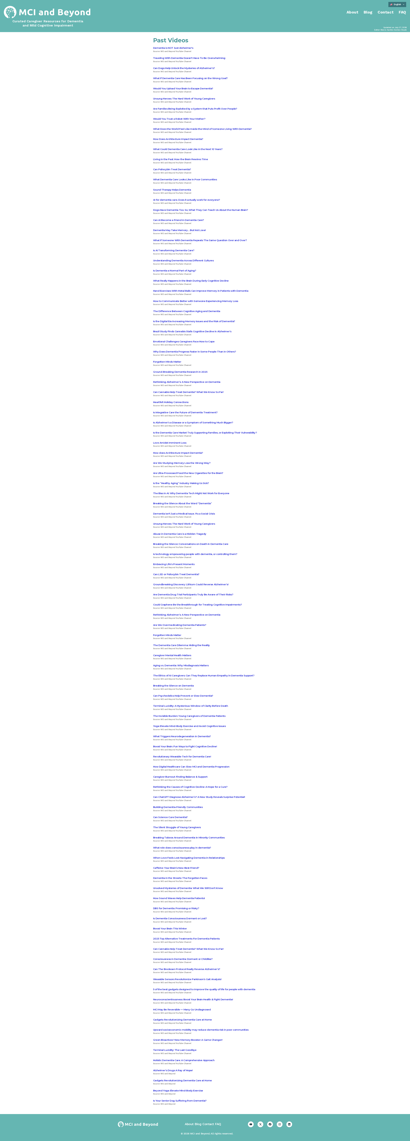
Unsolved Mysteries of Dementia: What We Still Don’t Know (188, 888)
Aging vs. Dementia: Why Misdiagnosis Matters (181, 665)
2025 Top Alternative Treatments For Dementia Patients (186, 938)
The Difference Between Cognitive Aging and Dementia (186, 311)
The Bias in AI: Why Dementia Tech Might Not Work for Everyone (191, 493)
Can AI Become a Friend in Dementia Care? (178, 220)
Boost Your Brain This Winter (170, 928)
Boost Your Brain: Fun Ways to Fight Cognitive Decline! (185, 746)
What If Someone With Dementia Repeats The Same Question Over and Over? (200, 240)
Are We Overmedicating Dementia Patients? (179, 624)
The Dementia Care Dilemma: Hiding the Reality (181, 645)
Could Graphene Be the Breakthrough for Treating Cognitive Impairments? (197, 604)
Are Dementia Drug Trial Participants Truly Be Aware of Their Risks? (193, 594)
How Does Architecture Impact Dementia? (178, 139)
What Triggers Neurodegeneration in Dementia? (182, 736)
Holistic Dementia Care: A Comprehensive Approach (184, 1060)
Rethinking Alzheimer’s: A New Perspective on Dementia (186, 381)
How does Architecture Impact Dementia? (178, 452)
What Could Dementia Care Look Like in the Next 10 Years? (188, 149)
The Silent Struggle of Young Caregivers (177, 827)
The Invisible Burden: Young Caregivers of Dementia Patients (189, 715)
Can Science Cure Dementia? (170, 817)
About (352, 12)
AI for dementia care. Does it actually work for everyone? (186, 199)
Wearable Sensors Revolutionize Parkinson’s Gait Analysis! (187, 979)
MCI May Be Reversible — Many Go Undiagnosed (182, 1009)
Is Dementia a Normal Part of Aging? (174, 270)
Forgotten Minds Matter (167, 361)
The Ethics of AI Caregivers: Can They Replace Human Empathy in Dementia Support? (203, 675)
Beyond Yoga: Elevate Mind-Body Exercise (178, 1090)
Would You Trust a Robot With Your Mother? (179, 118)
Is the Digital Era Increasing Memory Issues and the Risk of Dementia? (194, 321)
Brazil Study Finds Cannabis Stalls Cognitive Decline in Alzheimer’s (192, 331)
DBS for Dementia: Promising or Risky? (176, 908)
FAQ (402, 12)
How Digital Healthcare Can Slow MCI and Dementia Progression (191, 766)
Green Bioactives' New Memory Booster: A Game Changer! (187, 1039)
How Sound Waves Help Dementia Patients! (179, 898)
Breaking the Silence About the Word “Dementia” (182, 503)
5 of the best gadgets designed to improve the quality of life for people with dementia (204, 989)
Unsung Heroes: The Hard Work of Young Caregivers (184, 98)
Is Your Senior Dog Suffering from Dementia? (180, 1100)
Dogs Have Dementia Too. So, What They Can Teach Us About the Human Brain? (200, 209)
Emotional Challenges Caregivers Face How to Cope (184, 341)
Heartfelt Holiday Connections (171, 402)
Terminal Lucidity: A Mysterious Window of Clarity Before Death (190, 705)
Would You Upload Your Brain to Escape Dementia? (183, 88)
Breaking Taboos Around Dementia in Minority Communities (189, 837)
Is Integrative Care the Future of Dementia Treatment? (185, 412)
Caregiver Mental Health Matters (172, 655)
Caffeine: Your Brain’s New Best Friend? (176, 867)
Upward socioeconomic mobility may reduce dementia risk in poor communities (201, 1029)
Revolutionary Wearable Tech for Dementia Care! (182, 756)
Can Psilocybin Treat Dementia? (172, 169)
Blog (368, 12)
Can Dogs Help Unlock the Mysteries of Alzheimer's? (184, 68)
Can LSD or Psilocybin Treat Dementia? (176, 574)
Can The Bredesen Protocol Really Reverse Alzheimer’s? (186, 969)
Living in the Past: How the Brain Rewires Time (180, 159)
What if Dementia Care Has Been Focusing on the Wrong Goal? (190, 78)
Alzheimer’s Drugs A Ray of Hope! (173, 1070)
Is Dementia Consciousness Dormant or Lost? (180, 918)
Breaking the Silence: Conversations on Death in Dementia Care (190, 543)
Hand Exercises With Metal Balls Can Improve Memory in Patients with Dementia (200, 290)
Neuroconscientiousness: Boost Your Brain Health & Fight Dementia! (193, 999)
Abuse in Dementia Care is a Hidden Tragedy (179, 533)
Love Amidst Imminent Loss (169, 442)
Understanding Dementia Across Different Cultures (183, 260)
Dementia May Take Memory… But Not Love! (179, 230)
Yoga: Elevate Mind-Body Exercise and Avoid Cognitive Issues (189, 726)
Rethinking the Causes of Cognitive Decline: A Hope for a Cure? (190, 786)
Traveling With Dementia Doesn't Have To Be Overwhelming (189, 58)
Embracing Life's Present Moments (174, 564)
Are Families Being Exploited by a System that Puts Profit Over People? (195, 108)
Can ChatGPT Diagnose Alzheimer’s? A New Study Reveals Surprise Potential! (199, 796)
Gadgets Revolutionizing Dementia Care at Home (182, 1019)
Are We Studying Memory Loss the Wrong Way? (182, 462)
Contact (386, 12)
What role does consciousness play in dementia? (182, 847)
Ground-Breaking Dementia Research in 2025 (180, 371)
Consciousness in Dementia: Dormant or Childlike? (183, 959)
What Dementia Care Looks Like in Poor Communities (185, 179)
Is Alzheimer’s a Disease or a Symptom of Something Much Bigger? (193, 422)
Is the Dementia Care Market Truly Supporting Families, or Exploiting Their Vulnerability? (205, 432)
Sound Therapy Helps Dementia (172, 189)
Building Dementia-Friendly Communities (178, 807)
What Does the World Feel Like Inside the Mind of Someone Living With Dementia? (202, 128)
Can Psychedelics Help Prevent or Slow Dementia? (183, 695)
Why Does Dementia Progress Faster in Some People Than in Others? (194, 351)
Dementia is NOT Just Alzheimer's (173, 47)
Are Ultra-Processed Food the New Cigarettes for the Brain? (188, 473)
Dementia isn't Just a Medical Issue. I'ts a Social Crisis (184, 513)
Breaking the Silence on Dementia (173, 685)
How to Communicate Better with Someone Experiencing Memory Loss (195, 301)
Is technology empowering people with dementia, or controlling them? (195, 554)
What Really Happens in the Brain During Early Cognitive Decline (191, 280)
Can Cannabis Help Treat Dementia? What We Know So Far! (188, 392)
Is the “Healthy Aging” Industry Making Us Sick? (181, 483)
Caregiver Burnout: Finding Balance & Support (180, 776)
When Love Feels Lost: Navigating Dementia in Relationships (189, 857)
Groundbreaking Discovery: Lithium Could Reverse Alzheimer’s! (191, 584)
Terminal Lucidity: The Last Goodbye (175, 1049)
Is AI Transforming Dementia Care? (173, 250)
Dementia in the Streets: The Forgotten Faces (180, 877)
